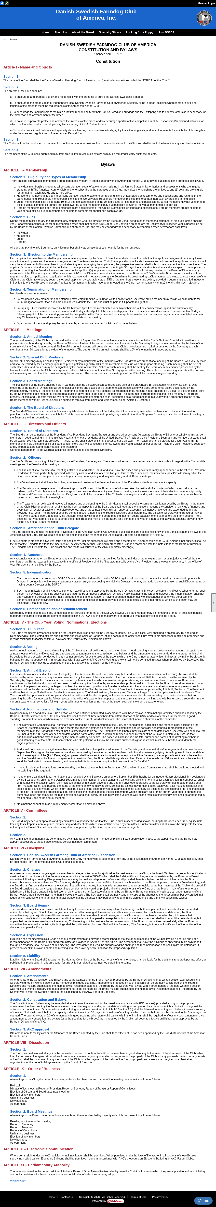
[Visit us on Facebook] (2, 3)
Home (45, 32)
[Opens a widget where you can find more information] (203, 1201)
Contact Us (67, 1197)
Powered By (99, 1200)
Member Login (206, 3)
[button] (61, 32)
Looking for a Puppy (139, 32)
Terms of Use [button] (138, 1197)
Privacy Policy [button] (160, 1197)
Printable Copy (18, 1180)
